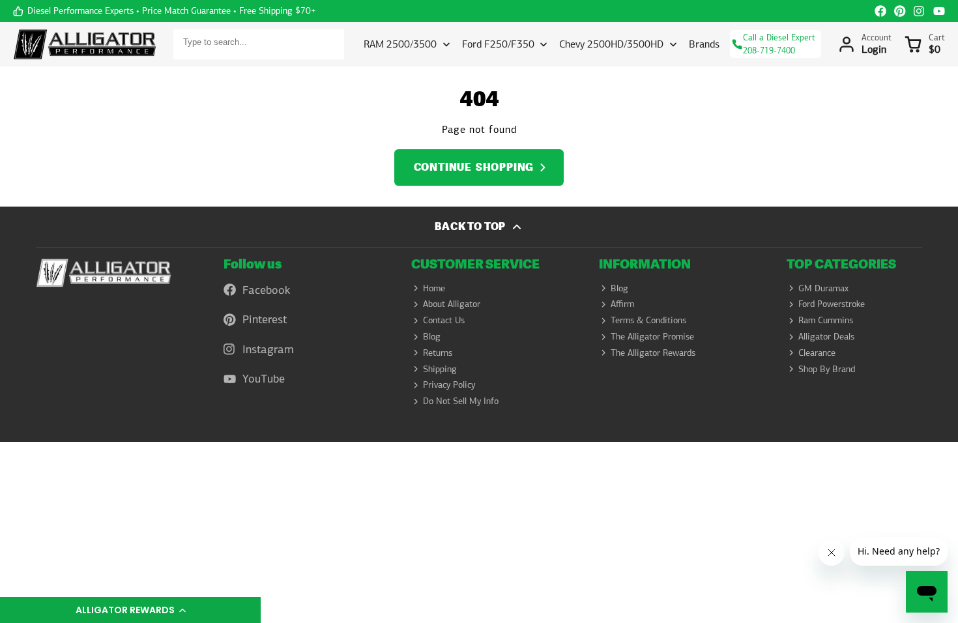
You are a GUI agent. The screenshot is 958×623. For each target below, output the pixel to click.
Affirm (622, 304)
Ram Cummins (825, 320)
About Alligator (451, 304)
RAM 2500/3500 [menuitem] (400, 44)
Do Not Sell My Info (461, 401)
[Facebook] (880, 11)
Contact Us (444, 320)
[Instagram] (919, 11)
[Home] (84, 44)
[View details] (103, 272)
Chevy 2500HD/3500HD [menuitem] (611, 44)
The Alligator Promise (652, 336)
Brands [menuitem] (704, 44)
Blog (432, 336)
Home (434, 288)
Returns (437, 352)
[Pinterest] (900, 11)
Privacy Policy (449, 384)
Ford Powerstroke (831, 304)
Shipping (440, 369)
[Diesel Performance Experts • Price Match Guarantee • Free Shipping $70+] (164, 11)
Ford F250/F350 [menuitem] (498, 44)
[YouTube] (939, 11)
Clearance (816, 352)
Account (864, 44)
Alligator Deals (826, 336)
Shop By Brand (826, 369)
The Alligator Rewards (653, 352)
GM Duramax (823, 288)
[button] (130, 610)
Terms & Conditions (648, 320)
